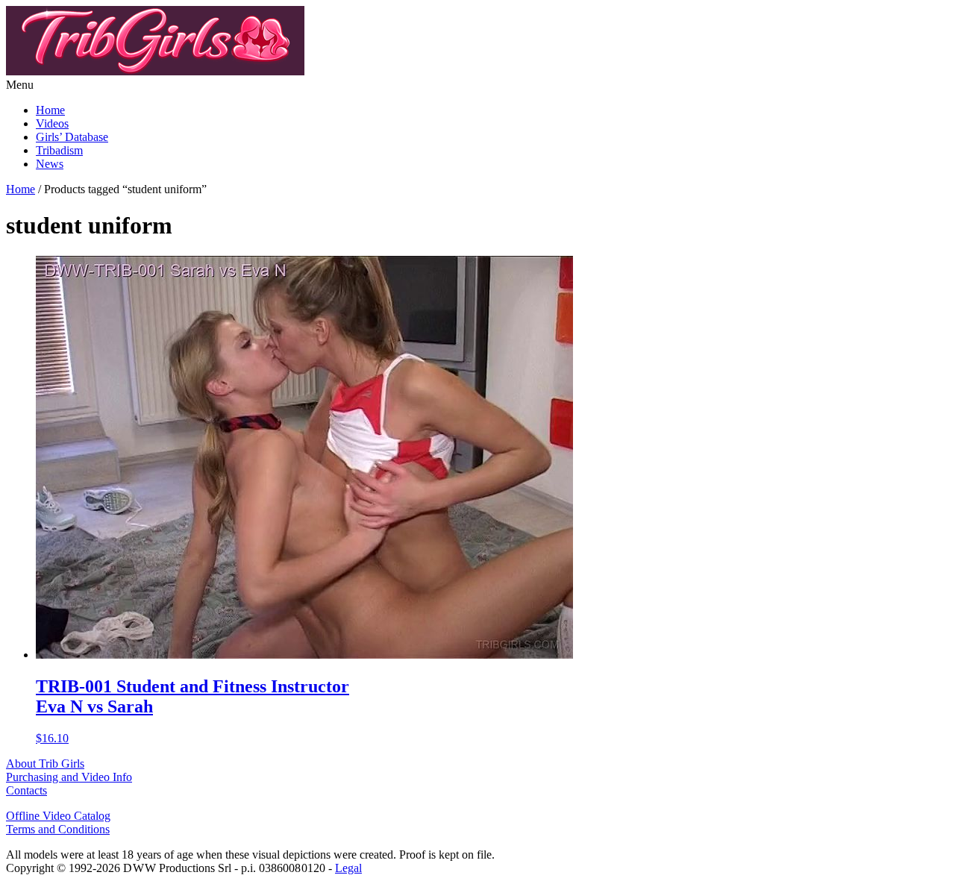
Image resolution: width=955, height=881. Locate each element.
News (49, 163)
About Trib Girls (45, 763)
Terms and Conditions (58, 829)
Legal (348, 868)
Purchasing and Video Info (69, 777)
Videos (52, 123)
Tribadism (59, 150)
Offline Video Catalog (58, 815)
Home (50, 110)
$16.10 (192, 710)
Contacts (26, 790)
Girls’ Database (72, 137)
